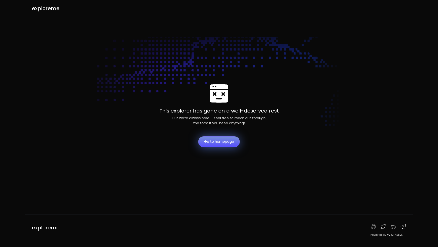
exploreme (46, 8)
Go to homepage (219, 141)
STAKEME (397, 235)
